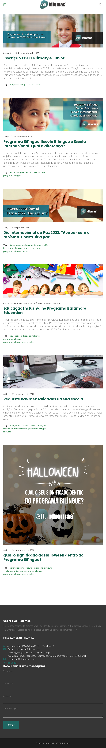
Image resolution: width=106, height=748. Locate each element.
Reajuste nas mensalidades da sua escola (43, 399)
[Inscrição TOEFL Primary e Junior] (53, 30)
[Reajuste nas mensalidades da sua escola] (53, 371)
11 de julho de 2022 (21, 227)
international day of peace (16, 248)
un (33, 251)
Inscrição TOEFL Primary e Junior (34, 58)
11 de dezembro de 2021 (49, 303)
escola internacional (35, 172)
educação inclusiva (30, 335)
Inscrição (7, 53)
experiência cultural (43, 567)
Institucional (29, 303)
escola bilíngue (17, 172)
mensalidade (20, 428)
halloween (10, 571)
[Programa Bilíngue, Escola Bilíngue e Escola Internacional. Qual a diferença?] (53, 114)
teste (31, 84)
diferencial (23, 425)
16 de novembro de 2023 (27, 53)
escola (33, 425)
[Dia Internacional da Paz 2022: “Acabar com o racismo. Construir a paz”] (53, 205)
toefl (38, 84)
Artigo (6, 136)
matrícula (8, 428)
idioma (37, 245)
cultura (28, 567)
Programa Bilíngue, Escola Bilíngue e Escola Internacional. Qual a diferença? (44, 144)
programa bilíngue (18, 84)
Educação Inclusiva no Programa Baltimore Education (44, 310)
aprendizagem (17, 567)
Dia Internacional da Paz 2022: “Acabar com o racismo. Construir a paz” (46, 235)
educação (15, 335)
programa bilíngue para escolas (18, 342)
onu (32, 248)
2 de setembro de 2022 (23, 136)
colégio (13, 425)
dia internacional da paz (21, 245)
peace (39, 248)
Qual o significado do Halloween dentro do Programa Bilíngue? (43, 557)
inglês (45, 245)
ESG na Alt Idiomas (12, 303)
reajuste (7, 431)
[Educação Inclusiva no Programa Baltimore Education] (53, 281)
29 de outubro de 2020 (23, 550)
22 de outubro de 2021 (23, 394)
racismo (26, 251)
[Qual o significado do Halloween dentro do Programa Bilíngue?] (53, 495)
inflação (42, 425)
